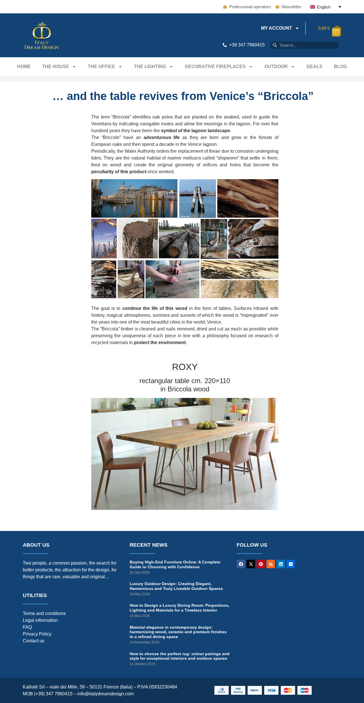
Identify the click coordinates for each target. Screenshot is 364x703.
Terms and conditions (44, 613)
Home (24, 66)
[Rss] (270, 564)
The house (55, 66)
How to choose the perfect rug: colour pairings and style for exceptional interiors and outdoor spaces (179, 656)
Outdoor (276, 66)
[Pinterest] (261, 564)
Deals (314, 66)
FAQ (27, 627)
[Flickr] (290, 564)
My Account (276, 28)
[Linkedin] (280, 564)
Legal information (40, 620)
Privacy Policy (37, 634)
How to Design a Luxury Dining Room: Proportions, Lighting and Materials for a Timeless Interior (179, 607)
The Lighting (150, 66)
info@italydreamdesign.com (105, 693)
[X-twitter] (251, 564)
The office (101, 66)
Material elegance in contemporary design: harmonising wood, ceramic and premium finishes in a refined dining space (178, 632)
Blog (340, 66)
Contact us (33, 640)
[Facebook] (241, 564)
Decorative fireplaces (215, 66)
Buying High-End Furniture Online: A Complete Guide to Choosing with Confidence (175, 564)
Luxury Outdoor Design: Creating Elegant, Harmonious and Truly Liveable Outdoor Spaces (176, 586)
